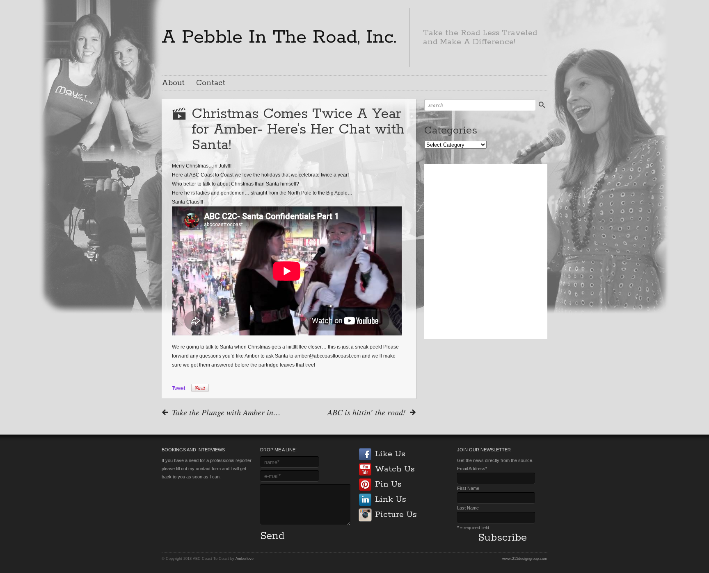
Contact (210, 83)
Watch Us (394, 469)
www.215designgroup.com (524, 559)
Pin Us (388, 484)
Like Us (390, 454)
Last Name (468, 507)
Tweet (178, 388)
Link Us (390, 499)
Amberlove (245, 559)
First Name (468, 488)
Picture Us (395, 515)
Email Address (472, 468)
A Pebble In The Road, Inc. (279, 37)
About (173, 83)
